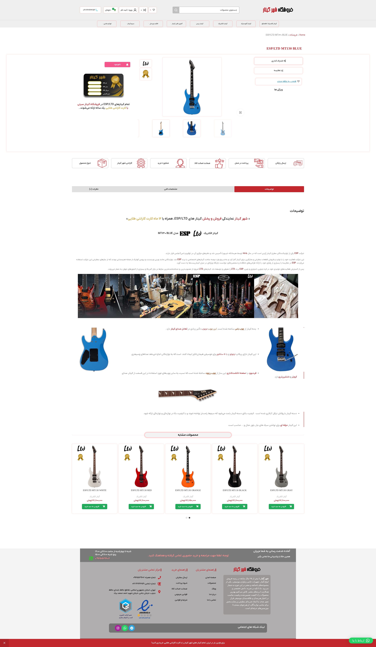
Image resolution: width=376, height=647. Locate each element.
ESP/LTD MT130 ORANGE (188, 490)
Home (302, 35)
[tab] (269, 189)
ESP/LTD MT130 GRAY (281, 490)
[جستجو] (176, 10)
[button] (288, 81)
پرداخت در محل (241, 163)
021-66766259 (89, 10)
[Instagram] (118, 628)
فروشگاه (293, 35)
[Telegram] (132, 628)
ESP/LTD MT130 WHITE (94, 490)
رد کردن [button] (4, 643)
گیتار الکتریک (281, 496)
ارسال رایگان (280, 163)
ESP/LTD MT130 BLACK (235, 490)
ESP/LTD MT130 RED (141, 490)
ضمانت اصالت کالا (202, 163)
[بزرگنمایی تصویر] (240, 112)
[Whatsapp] (125, 628)
